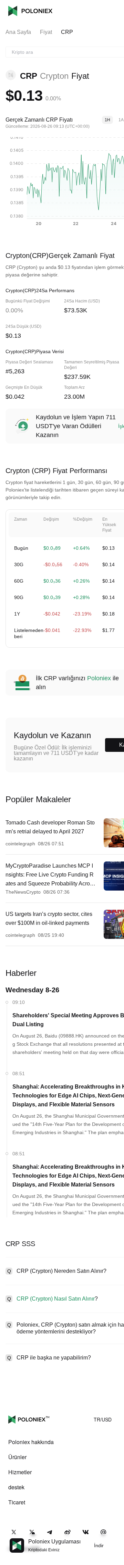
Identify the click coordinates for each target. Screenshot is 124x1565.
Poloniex (30, 11)
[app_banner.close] (114, 1538)
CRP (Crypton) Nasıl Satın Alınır (56, 1299)
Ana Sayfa (18, 32)
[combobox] (66, 52)
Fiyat (46, 32)
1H (107, 119)
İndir (99, 1545)
